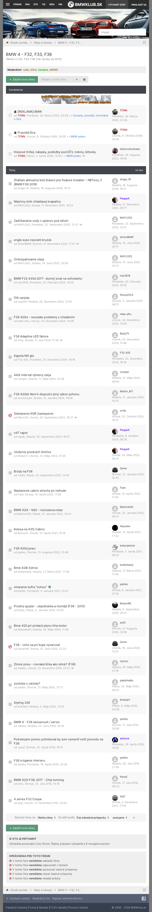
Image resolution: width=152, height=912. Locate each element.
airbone (124, 738)
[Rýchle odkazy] (7, 4)
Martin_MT (126, 391)
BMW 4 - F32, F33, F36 (29, 54)
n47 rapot (21, 433)
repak (21, 436)
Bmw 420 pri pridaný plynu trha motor (40, 625)
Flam (21, 494)
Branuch (23, 533)
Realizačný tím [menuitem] (41, 898)
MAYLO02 (24, 205)
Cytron (124, 661)
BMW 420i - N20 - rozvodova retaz (38, 510)
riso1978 (23, 282)
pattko (22, 552)
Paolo (21, 610)
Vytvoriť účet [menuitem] (117, 4)
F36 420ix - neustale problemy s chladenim (44, 317)
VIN (60, 4)
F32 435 (23, 359)
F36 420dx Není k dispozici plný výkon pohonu (46, 394)
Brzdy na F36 (23, 471)
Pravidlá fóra (26, 132)
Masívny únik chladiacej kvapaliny (37, 201)
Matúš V (23, 455)
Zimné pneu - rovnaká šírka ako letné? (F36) (45, 664)
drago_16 (23, 188)
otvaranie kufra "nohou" (31, 587)
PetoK (123, 776)
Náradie (43, 907)
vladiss (22, 668)
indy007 (22, 301)
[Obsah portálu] (51, 24)
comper (22, 378)
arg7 (20, 802)
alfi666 (53, 69)
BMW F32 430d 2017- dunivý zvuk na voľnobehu (48, 278)
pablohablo (126, 680)
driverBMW (24, 243)
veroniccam (25, 398)
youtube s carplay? (27, 683)
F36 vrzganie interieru (29, 760)
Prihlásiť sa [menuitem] (138, 4)
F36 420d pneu (24, 548)
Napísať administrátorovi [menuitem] (67, 898)
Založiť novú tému (23, 79)
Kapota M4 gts (24, 356)
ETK (36, 4)
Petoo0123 (126, 294)
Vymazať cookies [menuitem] (19, 898)
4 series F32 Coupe (28, 799)
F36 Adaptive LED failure (31, 336)
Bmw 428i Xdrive (26, 568)
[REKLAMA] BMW (30, 111)
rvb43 (21, 475)
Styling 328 (22, 702)
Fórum (17, 4)
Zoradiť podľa (82, 817)
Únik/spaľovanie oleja (29, 259)
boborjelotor (127, 545)
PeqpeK (125, 198)
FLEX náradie (59, 907)
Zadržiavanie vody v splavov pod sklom (41, 221)
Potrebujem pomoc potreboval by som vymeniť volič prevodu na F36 (58, 741)
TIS (43, 4)
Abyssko (125, 526)
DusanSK (23, 648)
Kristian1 (23, 706)
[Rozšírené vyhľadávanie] (84, 79)
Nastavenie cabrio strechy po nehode (40, 490)
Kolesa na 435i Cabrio (29, 529)
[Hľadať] (77, 79)
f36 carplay (21, 298)
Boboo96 (125, 603)
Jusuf (21, 747)
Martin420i (24, 513)
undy (123, 410)
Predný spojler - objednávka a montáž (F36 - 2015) (49, 606)
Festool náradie (78, 907)
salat (26, 69)
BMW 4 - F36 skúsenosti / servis (37, 722)
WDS (51, 4)
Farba (32, 907)
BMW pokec (78, 136)
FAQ (27, 4)
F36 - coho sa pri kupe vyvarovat (37, 645)
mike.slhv (23, 321)
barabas (43, 69)
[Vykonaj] (134, 817)
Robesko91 (24, 629)
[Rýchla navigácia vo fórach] (144, 43)
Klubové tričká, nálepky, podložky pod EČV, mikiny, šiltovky (55, 152)
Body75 (124, 333)
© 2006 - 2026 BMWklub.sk (129, 907)
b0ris (33, 69)
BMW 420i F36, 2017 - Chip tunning (39, 780)
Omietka (22, 907)
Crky (20, 340)
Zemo (123, 468)
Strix (20, 783)
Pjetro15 (23, 417)
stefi (122, 622)
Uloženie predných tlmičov (32, 452)
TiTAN (21, 115)
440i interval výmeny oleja (32, 375)
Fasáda (10, 907)
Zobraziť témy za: (33, 817)
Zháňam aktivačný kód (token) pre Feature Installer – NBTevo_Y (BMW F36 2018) (58, 182)
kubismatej (24, 571)
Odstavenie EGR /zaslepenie (33, 413)
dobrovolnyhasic (130, 148)
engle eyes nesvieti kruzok (32, 240)
